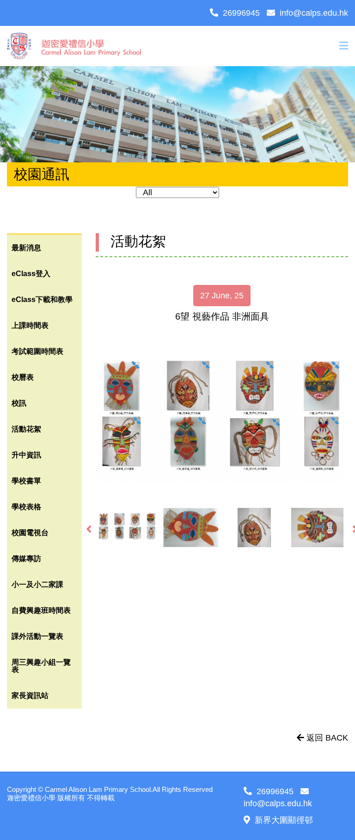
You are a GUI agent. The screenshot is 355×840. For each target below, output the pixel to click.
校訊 (19, 403)
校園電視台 (30, 533)
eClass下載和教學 (42, 299)
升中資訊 (26, 455)
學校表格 (26, 507)
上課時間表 (30, 325)
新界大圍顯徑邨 (284, 820)
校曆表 (23, 377)
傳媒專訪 (26, 558)
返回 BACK (326, 737)
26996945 (241, 13)
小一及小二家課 (37, 584)
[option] (222, 420)
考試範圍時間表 (37, 351)
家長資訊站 (30, 695)
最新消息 (26, 248)
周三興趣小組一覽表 (41, 665)
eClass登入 (31, 274)
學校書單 (26, 481)
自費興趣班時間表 (41, 610)
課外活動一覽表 (37, 636)
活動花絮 (26, 429)
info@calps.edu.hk (314, 13)
